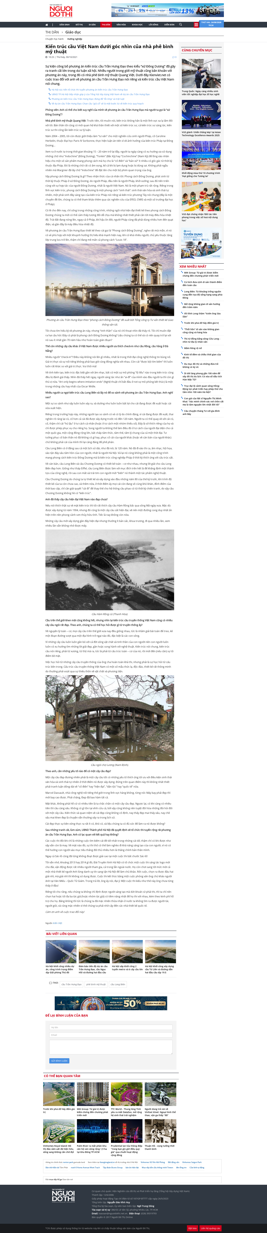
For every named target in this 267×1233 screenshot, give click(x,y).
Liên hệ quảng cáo (210, 1228)
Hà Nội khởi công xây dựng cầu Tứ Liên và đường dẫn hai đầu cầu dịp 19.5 (159, 969)
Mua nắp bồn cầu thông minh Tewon (157, 1167)
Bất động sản (173, 1162)
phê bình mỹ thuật (96, 984)
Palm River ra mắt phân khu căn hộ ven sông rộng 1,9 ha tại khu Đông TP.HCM (92, 1148)
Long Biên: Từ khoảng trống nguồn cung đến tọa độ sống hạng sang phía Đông (202, 294)
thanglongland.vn (107, 1162)
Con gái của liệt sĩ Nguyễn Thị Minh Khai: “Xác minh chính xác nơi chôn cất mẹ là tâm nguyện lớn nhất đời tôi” (203, 401)
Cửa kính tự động (197, 1167)
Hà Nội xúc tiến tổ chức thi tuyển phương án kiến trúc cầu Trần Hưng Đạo (90, 89)
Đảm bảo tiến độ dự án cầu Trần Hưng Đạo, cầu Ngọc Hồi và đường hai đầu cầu (93, 969)
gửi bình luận (59, 1060)
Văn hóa (121, 24)
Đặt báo (193, 1228)
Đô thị (79, 24)
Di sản (92, 24)
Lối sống (153, 24)
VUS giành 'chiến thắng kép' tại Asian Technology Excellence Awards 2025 (201, 134)
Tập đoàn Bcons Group (113, 1167)
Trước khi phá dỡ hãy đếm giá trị (201, 322)
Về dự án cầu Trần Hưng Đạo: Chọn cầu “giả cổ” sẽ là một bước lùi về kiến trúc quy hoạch (98, 103)
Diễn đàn (169, 24)
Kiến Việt (57, 923)
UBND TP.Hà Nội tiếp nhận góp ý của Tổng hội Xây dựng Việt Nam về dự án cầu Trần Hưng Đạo (101, 94)
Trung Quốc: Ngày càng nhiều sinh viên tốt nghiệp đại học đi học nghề (200, 93)
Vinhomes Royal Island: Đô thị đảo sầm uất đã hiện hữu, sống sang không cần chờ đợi (58, 1148)
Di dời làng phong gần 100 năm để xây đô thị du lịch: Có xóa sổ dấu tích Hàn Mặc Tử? (202, 376)
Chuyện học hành (54, 38)
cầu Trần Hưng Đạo (71, 984)
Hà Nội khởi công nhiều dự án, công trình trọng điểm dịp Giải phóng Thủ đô (60, 969)
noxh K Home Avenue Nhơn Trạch (85, 1167)
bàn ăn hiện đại (132, 1167)
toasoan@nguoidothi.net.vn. (113, 1213)
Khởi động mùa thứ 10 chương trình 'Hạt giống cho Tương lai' (201, 175)
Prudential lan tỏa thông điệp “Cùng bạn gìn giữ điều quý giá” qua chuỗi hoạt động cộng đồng (126, 1150)
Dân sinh (64, 24)
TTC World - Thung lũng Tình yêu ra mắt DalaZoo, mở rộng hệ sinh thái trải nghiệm (126, 1112)
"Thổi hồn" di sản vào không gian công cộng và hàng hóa (201, 331)
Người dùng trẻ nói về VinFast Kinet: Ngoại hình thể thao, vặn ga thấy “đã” (160, 1112)
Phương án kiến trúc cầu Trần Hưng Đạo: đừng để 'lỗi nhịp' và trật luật (88, 98)
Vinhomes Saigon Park (191, 1162)
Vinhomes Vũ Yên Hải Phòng (153, 1162)
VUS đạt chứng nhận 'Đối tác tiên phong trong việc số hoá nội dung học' (200, 217)
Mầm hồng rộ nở (193, 348)
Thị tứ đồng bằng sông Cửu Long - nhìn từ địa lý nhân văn (201, 340)
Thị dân (106, 24)
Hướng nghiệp (74, 38)
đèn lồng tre (181, 1167)
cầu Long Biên (118, 984)
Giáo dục (72, 31)
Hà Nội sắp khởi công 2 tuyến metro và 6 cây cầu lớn (127, 968)
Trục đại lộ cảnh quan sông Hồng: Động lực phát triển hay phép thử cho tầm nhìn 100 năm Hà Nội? (203, 389)
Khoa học (137, 24)
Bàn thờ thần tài (52, 1167)
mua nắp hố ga (55, 1179)
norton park (68, 1162)
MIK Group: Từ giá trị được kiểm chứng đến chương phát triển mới (92, 1112)
